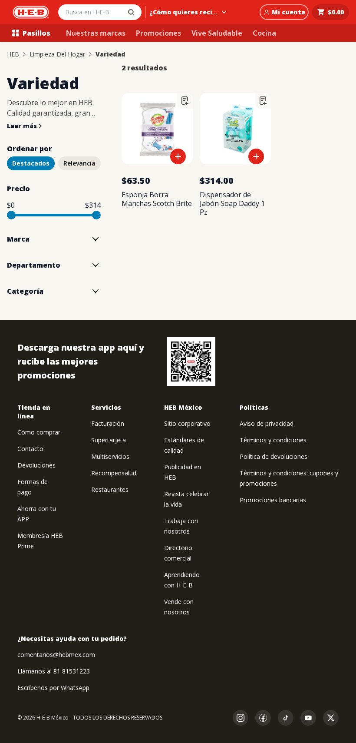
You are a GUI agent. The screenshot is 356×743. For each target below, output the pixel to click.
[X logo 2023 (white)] (331, 718)
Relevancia (79, 163)
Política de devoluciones (273, 456)
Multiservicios (110, 456)
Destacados (30, 163)
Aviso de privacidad (266, 423)
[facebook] (263, 718)
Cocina (264, 33)
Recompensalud (113, 473)
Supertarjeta (108, 440)
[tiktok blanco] (285, 718)
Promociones (158, 33)
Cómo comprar (38, 432)
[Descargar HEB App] (191, 361)
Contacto (30, 448)
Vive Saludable (216, 33)
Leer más (22, 126)
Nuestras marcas (95, 33)
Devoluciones (36, 465)
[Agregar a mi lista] (185, 101)
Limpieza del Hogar (57, 54)
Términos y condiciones (273, 440)
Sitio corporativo (187, 423)
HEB (13, 54)
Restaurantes (110, 489)
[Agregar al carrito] (178, 156)
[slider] (11, 215)
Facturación (107, 423)
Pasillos (36, 33)
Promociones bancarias (273, 500)
